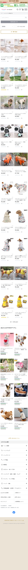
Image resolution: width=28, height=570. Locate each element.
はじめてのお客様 (4, 492)
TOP (1, 13)
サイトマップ (3, 501)
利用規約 (9, 505)
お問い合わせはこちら (14, 438)
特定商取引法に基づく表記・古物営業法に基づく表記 (10, 507)
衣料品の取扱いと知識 (5, 497)
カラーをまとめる (21, 26)
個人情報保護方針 (4, 505)
